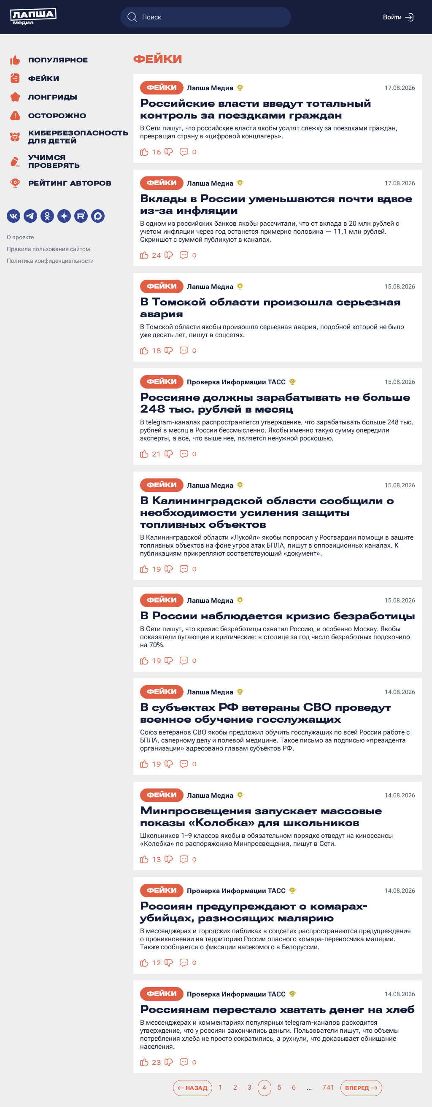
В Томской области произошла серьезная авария (270, 307)
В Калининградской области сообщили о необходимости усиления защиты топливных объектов (267, 512)
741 (328, 1087)
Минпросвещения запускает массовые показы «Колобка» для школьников (261, 816)
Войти (392, 17)
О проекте (20, 237)
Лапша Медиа (210, 88)
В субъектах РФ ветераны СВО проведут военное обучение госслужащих (265, 713)
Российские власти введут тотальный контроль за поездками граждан (255, 109)
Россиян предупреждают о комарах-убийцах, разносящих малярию (253, 911)
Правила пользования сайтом (48, 249)
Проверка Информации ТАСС (236, 382)
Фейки (162, 88)
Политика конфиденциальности (50, 260)
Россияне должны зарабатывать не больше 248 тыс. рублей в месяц (275, 403)
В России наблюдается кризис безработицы (277, 615)
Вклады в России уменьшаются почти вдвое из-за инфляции (276, 204)
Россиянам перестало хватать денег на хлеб (277, 1009)
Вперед (357, 1088)
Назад (197, 1088)
